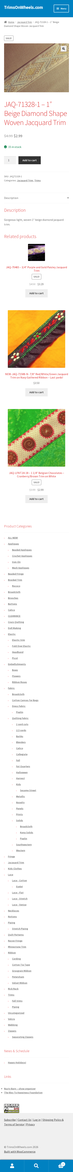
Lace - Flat (18, 892)
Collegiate (21, 754)
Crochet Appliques (22, 555)
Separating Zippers (22, 1036)
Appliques (13, 543)
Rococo (16, 586)
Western (20, 850)
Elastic (12, 634)
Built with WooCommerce (19, 1151)
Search (36, 1166)
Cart (56, 1162)
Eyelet (19, 886)
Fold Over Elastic (21, 646)
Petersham (18, 976)
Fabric (11, 688)
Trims (37, 180)
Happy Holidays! (17, 1062)
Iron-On (16, 562)
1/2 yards (21, 730)
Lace (10, 874)
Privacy (30, 1124)
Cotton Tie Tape (21, 964)
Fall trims (17, 1000)
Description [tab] (11, 198)
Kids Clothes (15, 868)
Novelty (20, 802)
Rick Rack (13, 988)
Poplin (19, 712)
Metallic (20, 796)
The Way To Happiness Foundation (23, 1092)
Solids (19, 820)
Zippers (12, 1030)
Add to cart (30, 160)
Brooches (13, 598)
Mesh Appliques (20, 567)
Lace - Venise (19, 904)
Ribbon (12, 952)
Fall (18, 760)
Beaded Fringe (16, 573)
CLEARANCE (14, 616)
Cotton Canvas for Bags (25, 700)
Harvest (20, 778)
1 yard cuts (22, 724)
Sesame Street (28, 790)
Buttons (12, 603)
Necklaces (13, 910)
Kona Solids (26, 832)
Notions (12, 916)
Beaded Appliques (22, 549)
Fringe (11, 856)
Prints (19, 814)
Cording (16, 958)
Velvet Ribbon (19, 982)
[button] (63, 49)
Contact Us (24, 1120)
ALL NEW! (13, 537)
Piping (11, 922)
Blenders (21, 742)
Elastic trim (18, 640)
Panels (19, 808)
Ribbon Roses (19, 682)
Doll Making (14, 628)
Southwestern (24, 844)
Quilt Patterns (16, 934)
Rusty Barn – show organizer (20, 1088)
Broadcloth (14, 592)
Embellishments (17, 664)
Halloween (22, 772)
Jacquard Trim (24, 22)
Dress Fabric (19, 706)
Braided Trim (15, 579)
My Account (12, 1166)
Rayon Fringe (15, 940)
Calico (11, 610)
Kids (18, 784)
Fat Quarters (23, 766)
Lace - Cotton (19, 880)
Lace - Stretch (19, 898)
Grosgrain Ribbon (21, 970)
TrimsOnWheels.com (23, 7)
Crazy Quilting (16, 622)
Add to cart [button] (36, 293)
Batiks (19, 736)
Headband (17, 652)
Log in (37, 1120)
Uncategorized (16, 1013)
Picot (15, 658)
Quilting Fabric (20, 718)
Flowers (16, 676)
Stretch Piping (20, 928)
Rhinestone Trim (17, 946)
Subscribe (10, 1120)
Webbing (13, 1024)
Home (11, 22)
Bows (15, 670)
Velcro (11, 1019)
